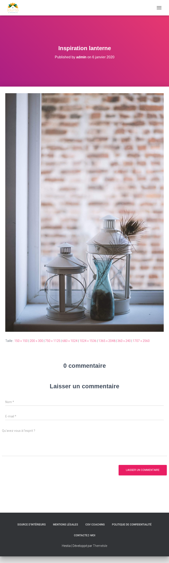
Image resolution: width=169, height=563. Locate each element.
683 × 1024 (69, 341)
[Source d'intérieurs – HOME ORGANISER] (14, 7)
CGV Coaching (95, 524)
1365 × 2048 (106, 341)
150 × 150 (21, 341)
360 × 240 (124, 341)
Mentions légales (65, 524)
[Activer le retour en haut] (160, 554)
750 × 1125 (52, 341)
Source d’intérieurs (31, 524)
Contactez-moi (84, 535)
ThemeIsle (100, 546)
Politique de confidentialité (132, 524)
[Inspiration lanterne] (84, 212)
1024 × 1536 (87, 341)
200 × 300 (36, 341)
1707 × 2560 (141, 341)
